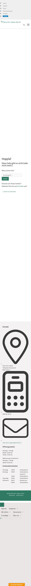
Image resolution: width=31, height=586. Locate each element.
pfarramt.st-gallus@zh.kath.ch (12, 442)
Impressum (12, 495)
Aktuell (5, 6)
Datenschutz (19, 495)
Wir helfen (4, 512)
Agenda (3, 508)
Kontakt (5, 13)
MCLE (4, 8)
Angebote (12, 508)
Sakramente (17, 512)
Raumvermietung (7, 11)
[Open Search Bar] (24, 25)
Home (4, 3)
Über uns (16, 515)
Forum (5, 16)
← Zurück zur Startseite (9, 191)
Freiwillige (4, 515)
